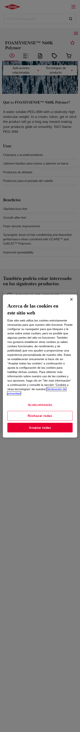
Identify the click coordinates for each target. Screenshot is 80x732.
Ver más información (40, 404)
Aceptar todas (40, 427)
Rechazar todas (40, 415)
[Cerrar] (71, 299)
